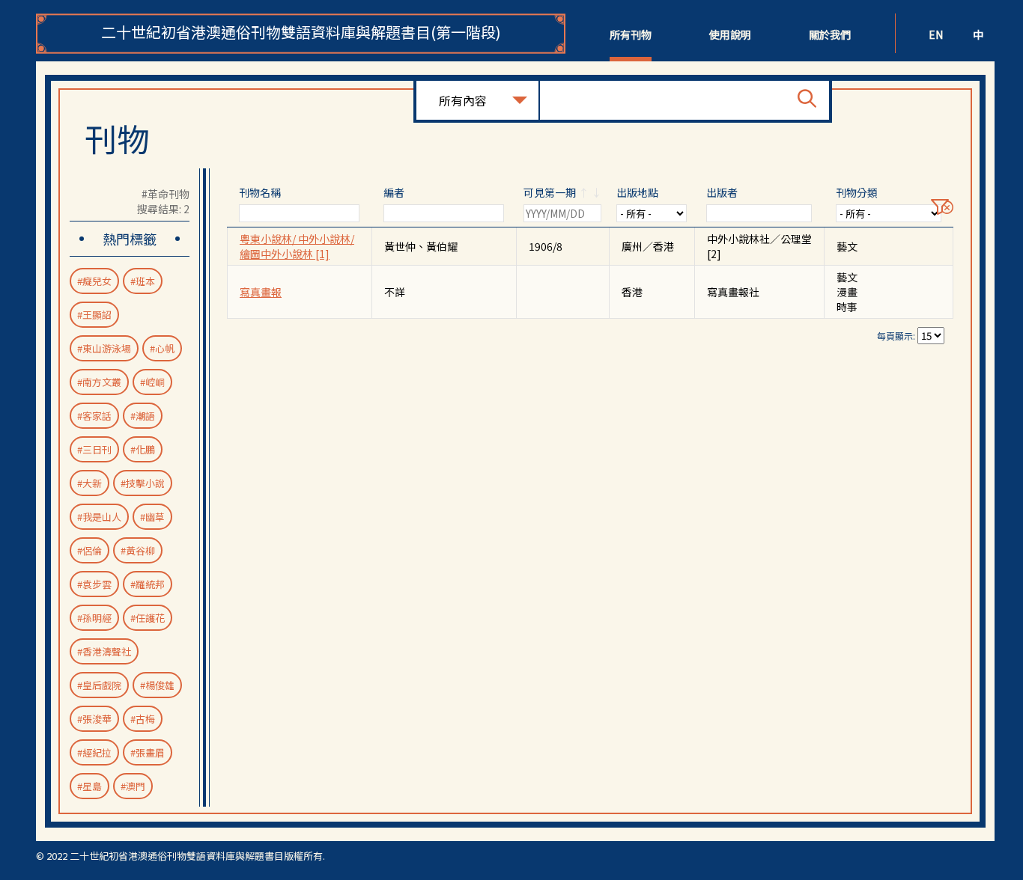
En (936, 34)
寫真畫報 (261, 291)
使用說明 (730, 34)
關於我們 (830, 34)
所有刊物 (631, 34)
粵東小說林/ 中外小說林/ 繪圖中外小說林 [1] (297, 246)
